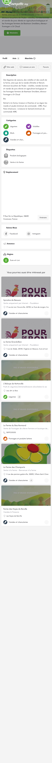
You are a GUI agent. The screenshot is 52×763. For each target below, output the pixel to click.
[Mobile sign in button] (49, 4)
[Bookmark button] (46, 313)
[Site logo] (17, 4)
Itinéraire (43, 217)
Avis (16, 58)
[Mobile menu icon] (2, 4)
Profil (5, 58)
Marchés (29, 58)
